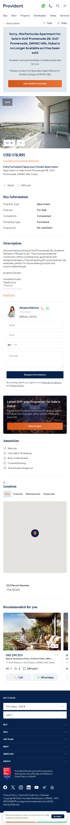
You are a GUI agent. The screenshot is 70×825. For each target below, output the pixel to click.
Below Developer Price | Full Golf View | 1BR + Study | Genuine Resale (29, 658)
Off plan (8, 739)
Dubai (34, 174)
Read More (9, 295)
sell (5, 732)
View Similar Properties (35, 83)
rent (6, 747)
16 (11, 143)
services (8, 754)
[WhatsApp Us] (43, 6)
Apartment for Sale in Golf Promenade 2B (25, 170)
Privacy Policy (17, 385)
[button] (10, 344)
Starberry (14, 804)
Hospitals (49, 493)
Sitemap (45, 795)
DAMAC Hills (23, 174)
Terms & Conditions (51, 382)
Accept (58, 816)
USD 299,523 (14, 655)
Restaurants (33, 493)
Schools (18, 493)
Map (7, 493)
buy (5, 725)
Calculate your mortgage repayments (21, 161)
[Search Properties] (58, 6)
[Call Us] (50, 6)
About (7, 761)
